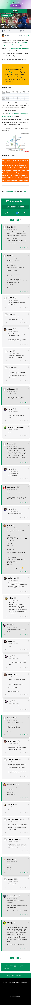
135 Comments (14, 201)
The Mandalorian (12, 896)
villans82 (10, 191)
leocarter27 (10, 718)
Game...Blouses (12, 741)
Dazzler (11, 367)
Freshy (10, 409)
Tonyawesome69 (13, 759)
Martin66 (10, 879)
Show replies (22, 213)
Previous (8, 220)
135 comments (25, 31)
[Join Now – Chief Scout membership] (15, 4)
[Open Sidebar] (29, 11)
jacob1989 (10, 227)
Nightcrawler (11, 389)
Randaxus (10, 444)
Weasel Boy (11, 674)
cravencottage (11, 487)
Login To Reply (24, 247)
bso (8, 625)
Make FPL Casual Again (15, 819)
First (12, 219)
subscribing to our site (12, 72)
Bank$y (10, 641)
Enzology (10, 923)
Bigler (9, 256)
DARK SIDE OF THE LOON (15, 427)
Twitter (24, 191)
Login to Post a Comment (15, 207)
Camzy (10, 329)
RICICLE (9, 525)
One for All (11, 804)
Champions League (7, 15)
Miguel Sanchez (12, 784)
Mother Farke (12, 578)
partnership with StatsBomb (19, 48)
